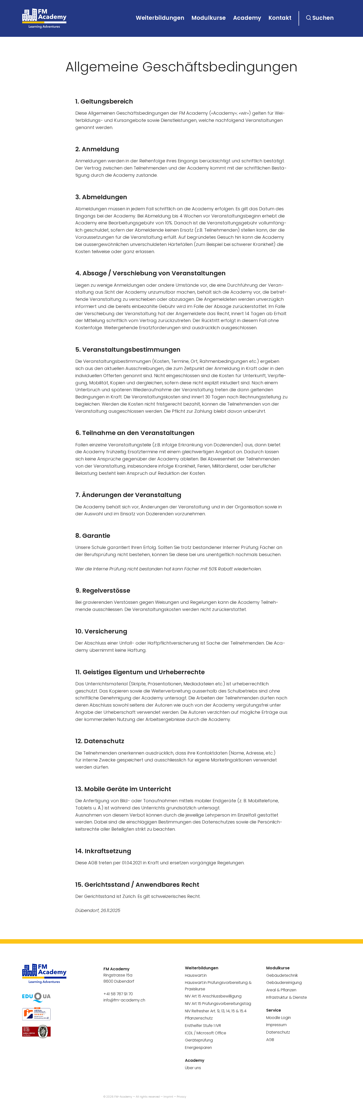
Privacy (181, 1097)
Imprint (168, 1097)
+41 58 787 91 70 (118, 994)
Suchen (323, 18)
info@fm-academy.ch (124, 1000)
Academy (247, 18)
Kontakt (279, 18)
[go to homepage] (44, 18)
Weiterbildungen (160, 18)
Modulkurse (208, 18)
